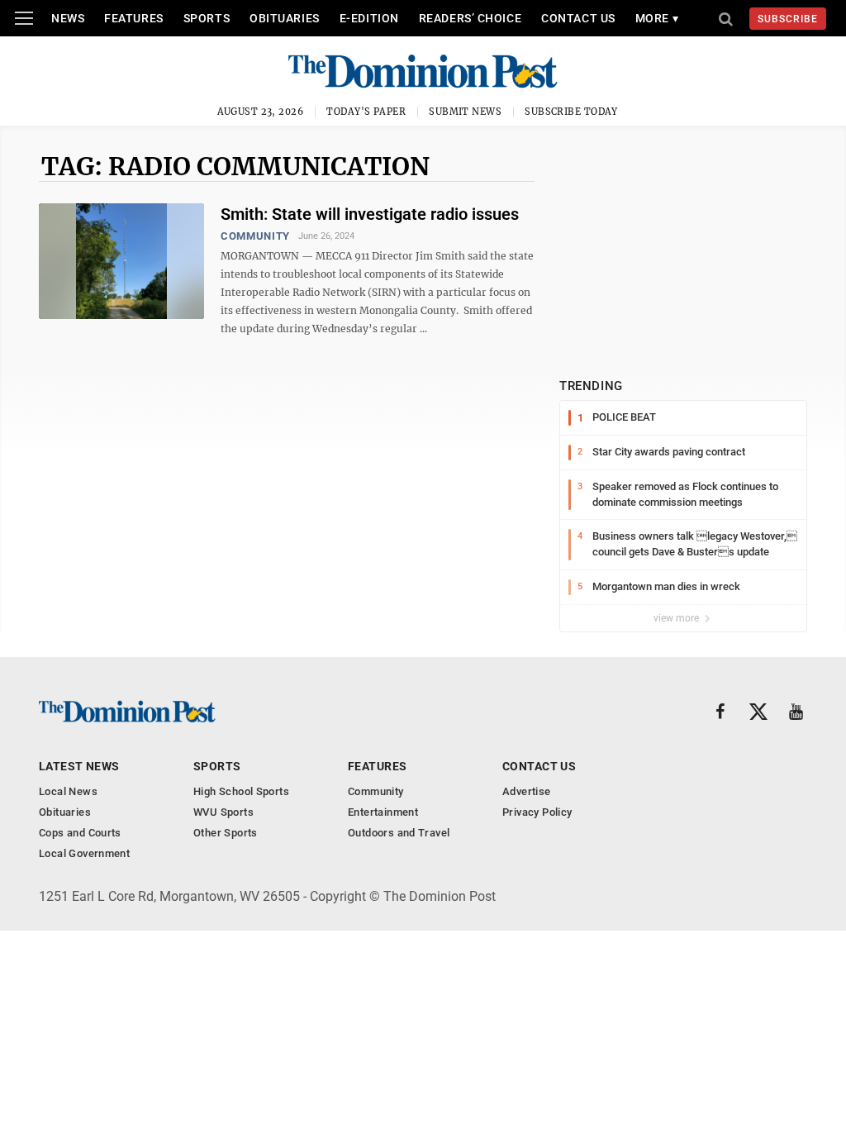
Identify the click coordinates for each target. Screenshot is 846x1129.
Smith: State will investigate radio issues (370, 214)
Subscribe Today (571, 111)
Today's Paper (366, 111)
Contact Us (578, 18)
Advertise (526, 791)
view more (677, 618)
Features (133, 18)
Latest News (79, 766)
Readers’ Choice (470, 18)
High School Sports (241, 791)
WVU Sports (223, 812)
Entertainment (383, 812)
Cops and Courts (80, 833)
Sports (206, 18)
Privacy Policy (537, 812)
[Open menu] (24, 18)
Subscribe (788, 19)
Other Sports (225, 833)
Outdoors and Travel (398, 833)
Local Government (84, 853)
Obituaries (285, 18)
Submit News (465, 111)
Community (255, 236)
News (67, 18)
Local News (68, 791)
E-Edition (369, 18)
